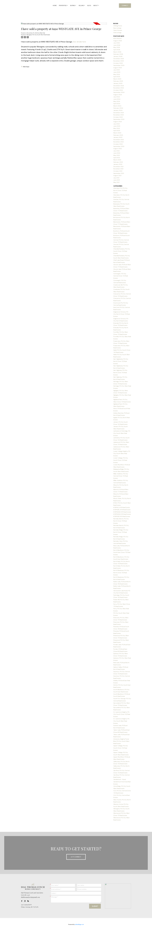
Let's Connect (76, 857)
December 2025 (118, 59)
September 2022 (118, 146)
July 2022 (116, 151)
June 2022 (116, 153)
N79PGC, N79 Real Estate (121, 507)
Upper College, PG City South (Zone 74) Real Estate (120, 748)
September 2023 (118, 119)
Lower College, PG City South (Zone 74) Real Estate (120, 460)
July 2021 (116, 178)
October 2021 (117, 171)
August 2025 (117, 68)
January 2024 (117, 110)
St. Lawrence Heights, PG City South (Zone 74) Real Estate (121, 714)
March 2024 (117, 106)
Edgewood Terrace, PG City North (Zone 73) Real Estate (121, 314)
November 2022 (118, 142)
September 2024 (118, 92)
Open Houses (117, 30)
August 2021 (117, 175)
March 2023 (117, 133)
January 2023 (117, 137)
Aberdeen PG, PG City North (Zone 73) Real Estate (120, 190)
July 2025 (116, 70)
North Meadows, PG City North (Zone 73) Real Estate (121, 572)
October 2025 (118, 63)
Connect (125, 5)
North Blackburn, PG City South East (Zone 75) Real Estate (121, 552)
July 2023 (116, 124)
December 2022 (118, 140)
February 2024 (118, 108)
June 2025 (116, 72)
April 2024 (116, 104)
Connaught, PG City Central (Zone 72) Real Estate (120, 276)
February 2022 (118, 162)
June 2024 (116, 99)
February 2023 (118, 135)
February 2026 (118, 54)
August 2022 (117, 149)
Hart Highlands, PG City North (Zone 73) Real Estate (120, 361)
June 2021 (116, 180)
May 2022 (116, 155)
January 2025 (117, 83)
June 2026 (116, 45)
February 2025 (118, 81)
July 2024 (116, 97)
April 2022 (116, 158)
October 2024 (118, 90)
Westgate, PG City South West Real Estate (38, 34)
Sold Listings (117, 32)
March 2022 (117, 160)
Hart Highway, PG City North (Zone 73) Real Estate (120, 372)
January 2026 (117, 56)
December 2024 (118, 86)
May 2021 (116, 182)
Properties (63, 5)
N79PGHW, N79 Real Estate (122, 512)
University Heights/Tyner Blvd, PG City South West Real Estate (121, 741)
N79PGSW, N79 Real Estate (122, 514)
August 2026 (117, 41)
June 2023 (116, 126)
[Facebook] (22, 901)
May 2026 (116, 47)
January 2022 (117, 164)
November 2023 (118, 115)
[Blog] (28, 901)
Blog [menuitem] (89, 5)
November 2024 (118, 88)
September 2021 (118, 173)
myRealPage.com (79, 924)
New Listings (117, 28)
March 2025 (117, 79)
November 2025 (118, 61)
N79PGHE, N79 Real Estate (121, 510)
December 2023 (118, 113)
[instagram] (25, 901)
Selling (81, 5)
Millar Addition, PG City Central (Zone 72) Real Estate (120, 476)
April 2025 (116, 77)
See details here (79, 42)
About (95, 5)
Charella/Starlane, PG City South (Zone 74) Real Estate (121, 251)
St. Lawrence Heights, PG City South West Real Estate (121, 721)
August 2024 (117, 95)
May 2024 (116, 101)
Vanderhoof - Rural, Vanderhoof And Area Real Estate (121, 782)
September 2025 (118, 65)
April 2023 (116, 130)
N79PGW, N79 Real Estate (121, 516)
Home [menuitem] (55, 5)
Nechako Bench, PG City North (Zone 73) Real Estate (121, 521)
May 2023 (116, 128)
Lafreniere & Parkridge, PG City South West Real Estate (121, 433)
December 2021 (118, 167)
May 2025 (116, 74)
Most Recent (117, 38)
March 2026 (117, 52)
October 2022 (118, 144)
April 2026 (116, 50)
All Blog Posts (117, 26)
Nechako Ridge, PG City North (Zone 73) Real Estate (120, 532)
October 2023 (118, 117)
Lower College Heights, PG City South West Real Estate (121, 453)
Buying (72, 5)
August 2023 (117, 122)
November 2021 (118, 169)
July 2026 (116, 43)
